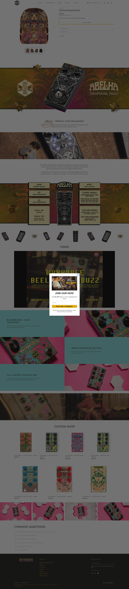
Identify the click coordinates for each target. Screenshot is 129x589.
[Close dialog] (78, 275)
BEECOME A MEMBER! (64, 306)
